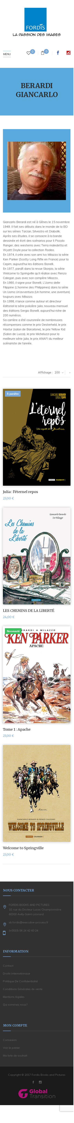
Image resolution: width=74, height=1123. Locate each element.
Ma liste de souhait (15, 1055)
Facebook (58, 53)
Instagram (68, 53)
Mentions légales (13, 997)
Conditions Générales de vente (22, 989)
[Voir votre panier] (42, 53)
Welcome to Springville (23, 848)
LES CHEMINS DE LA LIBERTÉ (28, 610)
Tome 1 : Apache (17, 729)
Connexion (10, 1040)
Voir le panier (11, 1048)
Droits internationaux (16, 973)
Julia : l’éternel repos (20, 492)
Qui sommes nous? (15, 1004)
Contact (8, 965)
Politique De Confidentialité (20, 981)
